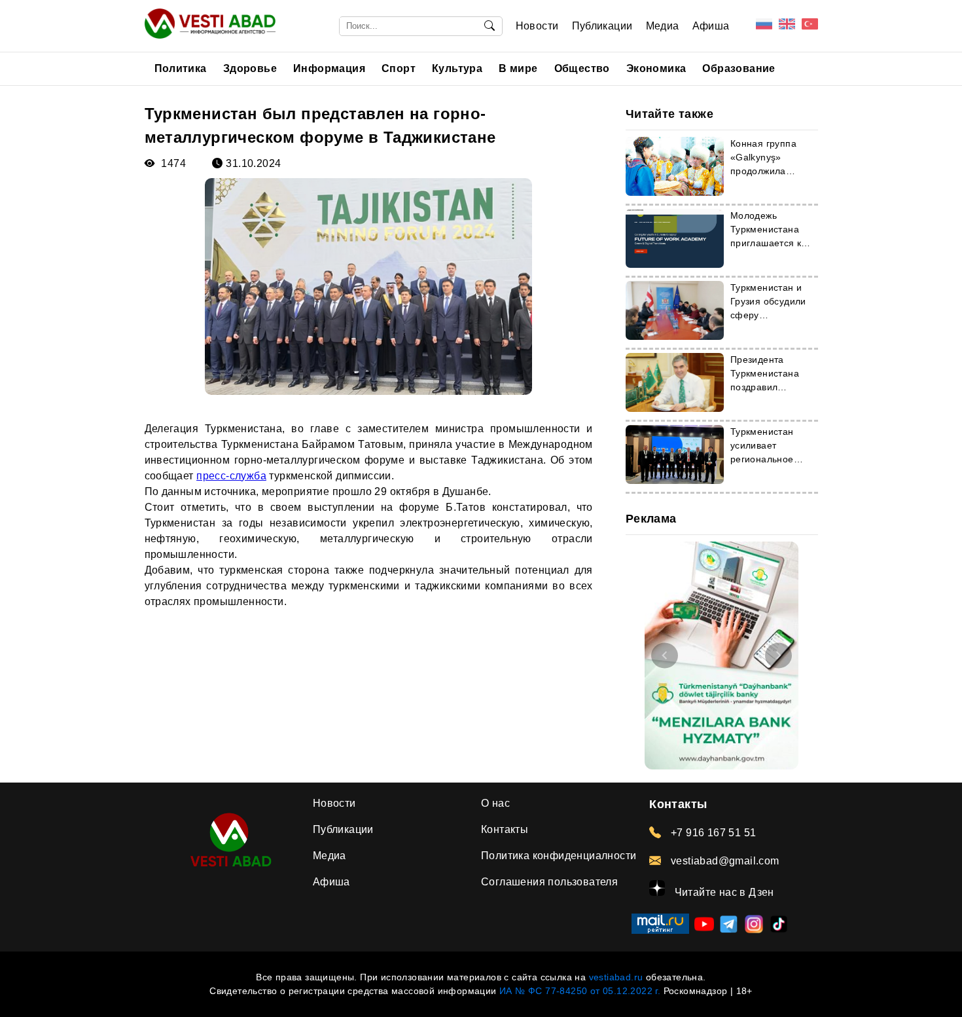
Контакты (504, 829)
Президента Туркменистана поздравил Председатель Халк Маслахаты (768, 387)
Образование (738, 68)
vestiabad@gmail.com (723, 860)
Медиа (662, 25)
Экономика (656, 68)
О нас (495, 803)
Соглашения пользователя (549, 881)
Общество (582, 68)
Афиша (711, 25)
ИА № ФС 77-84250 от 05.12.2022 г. (579, 991)
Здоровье (250, 68)
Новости (537, 25)
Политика (180, 68)
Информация (329, 68)
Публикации (602, 25)
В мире (518, 68)
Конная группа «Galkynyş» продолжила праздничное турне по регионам (773, 171)
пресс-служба (231, 475)
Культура (457, 68)
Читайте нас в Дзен (722, 892)
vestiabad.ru (616, 977)
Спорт (399, 68)
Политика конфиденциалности (558, 855)
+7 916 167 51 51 (712, 832)
